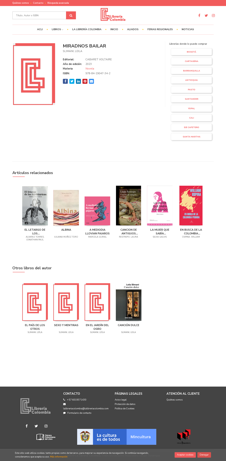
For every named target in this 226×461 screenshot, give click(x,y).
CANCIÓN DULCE (128, 325)
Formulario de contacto (79, 413)
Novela (89, 68)
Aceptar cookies (185, 454)
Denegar (204, 454)
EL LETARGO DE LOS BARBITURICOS (35, 231)
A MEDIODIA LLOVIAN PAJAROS (97, 231)
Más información (58, 456)
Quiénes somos (20, 3)
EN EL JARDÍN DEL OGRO (97, 326)
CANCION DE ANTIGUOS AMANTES (128, 231)
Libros (57, 29)
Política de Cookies (125, 408)
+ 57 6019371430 (76, 399)
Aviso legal (121, 399)
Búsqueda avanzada (58, 3)
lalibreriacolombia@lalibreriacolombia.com (86, 408)
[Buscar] (71, 15)
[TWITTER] (206, 15)
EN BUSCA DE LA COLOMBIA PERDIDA (191, 231)
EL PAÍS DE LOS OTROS (35, 326)
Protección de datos (125, 404)
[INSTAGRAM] (213, 15)
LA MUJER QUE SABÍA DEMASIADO (159, 231)
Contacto (38, 3)
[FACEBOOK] (199, 15)
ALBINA (66, 230)
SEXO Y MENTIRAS (66, 325)
